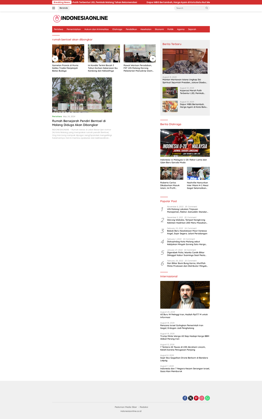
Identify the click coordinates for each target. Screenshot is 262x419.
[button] (207, 7)
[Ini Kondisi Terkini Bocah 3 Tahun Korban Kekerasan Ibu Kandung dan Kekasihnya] (104, 53)
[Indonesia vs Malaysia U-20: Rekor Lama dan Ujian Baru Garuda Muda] (185, 143)
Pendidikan (131, 29)
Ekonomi (159, 29)
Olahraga (117, 29)
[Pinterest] (196, 398)
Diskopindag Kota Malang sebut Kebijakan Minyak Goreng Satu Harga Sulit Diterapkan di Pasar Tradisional (186, 243)
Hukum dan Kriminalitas (96, 29)
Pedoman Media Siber (126, 407)
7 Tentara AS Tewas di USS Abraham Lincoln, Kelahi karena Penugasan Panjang (182, 348)
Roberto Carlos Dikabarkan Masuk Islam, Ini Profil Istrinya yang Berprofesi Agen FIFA (171, 185)
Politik (170, 29)
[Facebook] (185, 398)
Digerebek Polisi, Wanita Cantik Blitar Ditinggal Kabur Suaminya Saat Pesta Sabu (186, 254)
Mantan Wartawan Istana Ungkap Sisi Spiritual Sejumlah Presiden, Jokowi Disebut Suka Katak (185, 81)
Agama (181, 29)
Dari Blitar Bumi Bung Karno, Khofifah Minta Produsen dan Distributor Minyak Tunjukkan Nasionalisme (187, 264)
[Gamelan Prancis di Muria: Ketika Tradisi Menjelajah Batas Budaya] (68, 53)
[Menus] (54, 8)
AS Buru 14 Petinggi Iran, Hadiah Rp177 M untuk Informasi (184, 316)
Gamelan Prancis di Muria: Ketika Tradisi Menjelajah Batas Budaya (65, 68)
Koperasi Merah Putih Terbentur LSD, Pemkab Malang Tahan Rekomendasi (192, 92)
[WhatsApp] (207, 398)
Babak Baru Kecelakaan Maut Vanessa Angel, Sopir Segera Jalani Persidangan (187, 232)
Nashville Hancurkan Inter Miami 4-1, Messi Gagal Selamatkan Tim (197, 185)
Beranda (64, 8)
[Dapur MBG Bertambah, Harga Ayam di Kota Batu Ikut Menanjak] (170, 106)
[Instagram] (201, 398)
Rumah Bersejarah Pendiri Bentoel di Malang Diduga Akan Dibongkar (79, 123)
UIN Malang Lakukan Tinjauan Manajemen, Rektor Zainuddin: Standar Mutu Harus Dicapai (187, 210)
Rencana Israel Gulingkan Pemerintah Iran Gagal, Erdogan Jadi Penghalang (181, 326)
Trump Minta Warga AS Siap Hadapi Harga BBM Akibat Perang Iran (184, 337)
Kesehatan (146, 29)
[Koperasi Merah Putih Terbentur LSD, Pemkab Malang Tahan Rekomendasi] (170, 92)
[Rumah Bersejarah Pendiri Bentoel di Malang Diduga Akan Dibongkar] (82, 94)
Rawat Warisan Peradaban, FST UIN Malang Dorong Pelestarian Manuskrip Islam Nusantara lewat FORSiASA (138, 68)
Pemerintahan (74, 29)
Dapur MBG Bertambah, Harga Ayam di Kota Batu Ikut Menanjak (138, 2)
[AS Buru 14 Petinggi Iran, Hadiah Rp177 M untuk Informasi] (185, 295)
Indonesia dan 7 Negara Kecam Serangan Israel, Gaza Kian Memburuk (185, 370)
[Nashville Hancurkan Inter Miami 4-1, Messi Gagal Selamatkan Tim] (198, 173)
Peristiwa (58, 29)
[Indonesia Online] (80, 18)
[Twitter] (190, 398)
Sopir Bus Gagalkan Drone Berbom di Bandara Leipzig (184, 359)
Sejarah (192, 29)
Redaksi (144, 407)
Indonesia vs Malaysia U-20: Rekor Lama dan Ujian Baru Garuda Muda (183, 161)
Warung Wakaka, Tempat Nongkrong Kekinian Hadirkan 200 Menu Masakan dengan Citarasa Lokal (186, 221)
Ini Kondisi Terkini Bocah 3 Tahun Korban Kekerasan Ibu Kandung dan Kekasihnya (103, 68)
